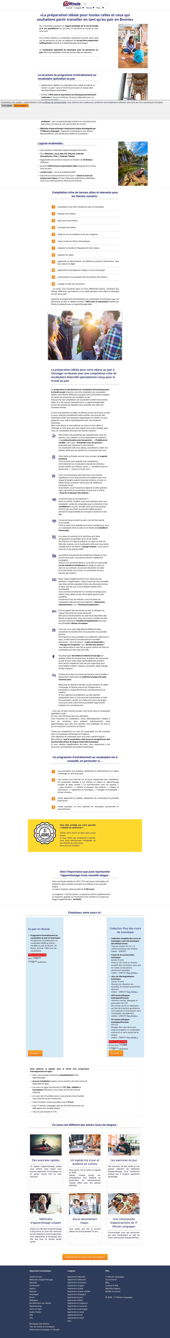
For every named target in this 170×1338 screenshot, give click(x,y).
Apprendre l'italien (75, 1300)
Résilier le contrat (112, 1291)
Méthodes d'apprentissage (41, 1279)
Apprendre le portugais (77, 1309)
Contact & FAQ (111, 1285)
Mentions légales (112, 1288)
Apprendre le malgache (77, 1303)
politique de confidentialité (54, 102)
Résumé (32, 1291)
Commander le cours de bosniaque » (85, 1257)
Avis (31, 1318)
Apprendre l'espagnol (76, 1294)
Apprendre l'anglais (75, 1285)
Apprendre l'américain (76, 1282)
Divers (32, 1297)
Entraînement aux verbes (40, 1303)
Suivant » (35, 1053)
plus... (70, 1321)
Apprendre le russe (75, 1312)
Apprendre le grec (75, 1297)
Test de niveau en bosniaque (41, 1327)
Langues (78, 8)
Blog (107, 1282)
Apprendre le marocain (77, 1306)
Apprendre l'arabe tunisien (78, 1291)
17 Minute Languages (114, 1277)
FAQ (31, 1315)
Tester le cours (35, 1277)
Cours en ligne (35, 1309)
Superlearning (35, 1306)
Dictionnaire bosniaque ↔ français (44, 1329)
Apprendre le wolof (75, 1318)
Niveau (89, 8)
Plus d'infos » (132, 973)
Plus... (99, 8)
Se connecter (111, 1279)
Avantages (34, 1294)
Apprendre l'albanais (76, 1277)
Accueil (69, 8)
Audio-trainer (35, 1312)
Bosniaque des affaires (39, 1324)
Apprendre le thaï (74, 1315)
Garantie (33, 1282)
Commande (34, 1285)
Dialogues (33, 1300)
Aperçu (32, 1288)
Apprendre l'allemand (76, 1279)
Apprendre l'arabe (75, 1288)
